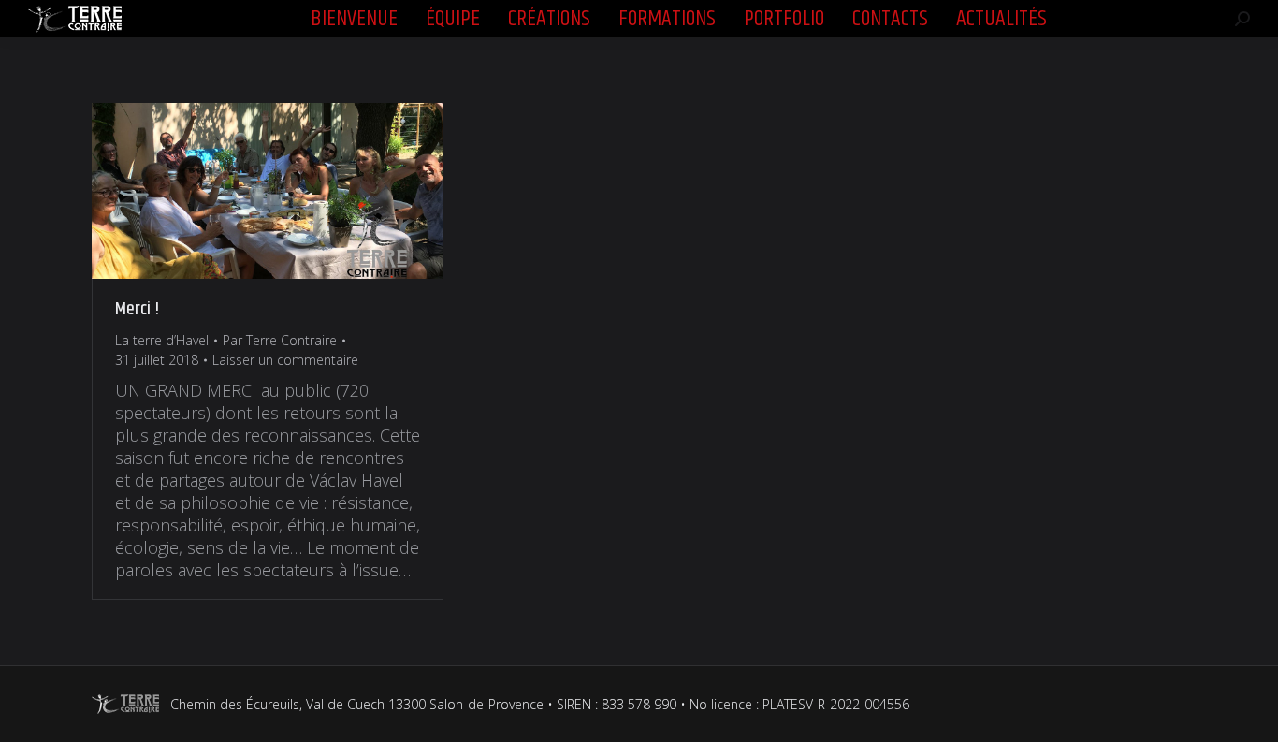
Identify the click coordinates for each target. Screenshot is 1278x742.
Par (280, 340)
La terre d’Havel (162, 340)
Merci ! (137, 309)
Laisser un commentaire (285, 360)
